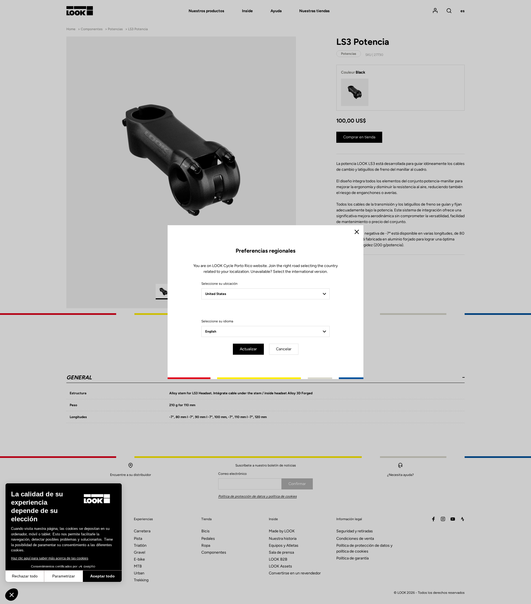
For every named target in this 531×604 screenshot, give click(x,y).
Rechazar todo (25, 576)
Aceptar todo (102, 576)
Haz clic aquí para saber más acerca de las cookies (49, 558)
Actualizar (248, 349)
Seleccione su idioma (217, 321)
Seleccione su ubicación (219, 284)
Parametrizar (63, 576)
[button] (11, 594)
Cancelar (283, 349)
